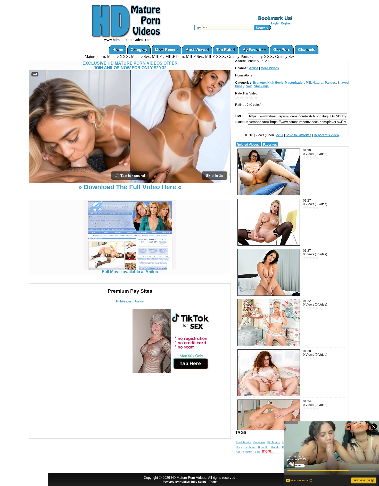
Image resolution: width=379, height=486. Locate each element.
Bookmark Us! (275, 18)
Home (117, 49)
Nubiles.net (124, 301)
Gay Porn (281, 49)
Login (275, 23)
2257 (279, 135)
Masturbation (294, 82)
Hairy (239, 447)
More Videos (270, 68)
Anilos (139, 301)
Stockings (261, 86)
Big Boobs (273, 442)
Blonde (275, 447)
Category (139, 49)
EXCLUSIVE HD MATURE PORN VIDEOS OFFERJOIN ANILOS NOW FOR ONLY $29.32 (130, 65)
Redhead (250, 447)
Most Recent (166, 49)
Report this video (326, 135)
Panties (330, 82)
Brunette (259, 82)
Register (286, 23)
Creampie (259, 442)
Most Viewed (197, 49)
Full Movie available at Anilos (130, 272)
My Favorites (254, 49)
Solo (249, 86)
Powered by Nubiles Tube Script (184, 481)
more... (268, 451)
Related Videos (248, 144)
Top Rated (225, 49)
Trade (213, 481)
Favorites (270, 144)
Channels (306, 49)
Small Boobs (243, 442)
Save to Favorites (298, 135)
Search (262, 28)
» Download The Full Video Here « (130, 186)
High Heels (275, 82)
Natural (317, 82)
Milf (308, 82)
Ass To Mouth (244, 451)
